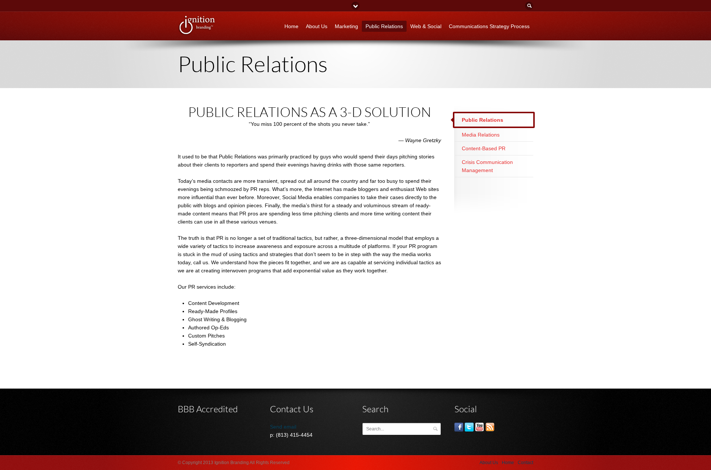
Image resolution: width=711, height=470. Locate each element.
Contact (525, 462)
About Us (316, 26)
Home (291, 26)
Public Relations (384, 26)
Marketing (346, 26)
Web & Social (425, 26)
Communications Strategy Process (489, 26)
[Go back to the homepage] (197, 33)
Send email (283, 427)
